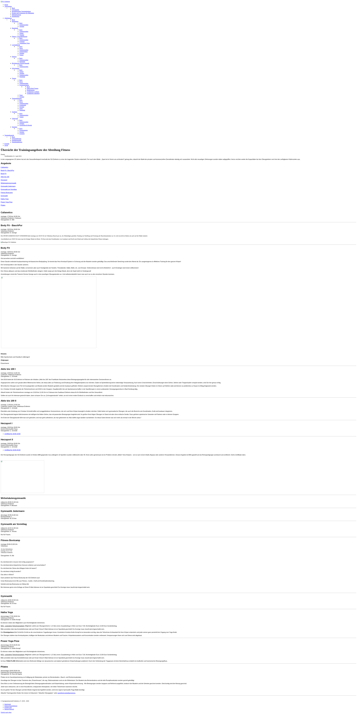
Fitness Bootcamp (7, 192)
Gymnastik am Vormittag (9, 189)
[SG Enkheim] (5, 1)
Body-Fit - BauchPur (7, 170)
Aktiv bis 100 (5, 177)
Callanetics (4, 167)
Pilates (3, 205)
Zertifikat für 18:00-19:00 (12, 434)
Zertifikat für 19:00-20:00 (12, 450)
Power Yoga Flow (6, 202)
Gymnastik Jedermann (8, 186)
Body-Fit (3, 173)
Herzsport (4, 180)
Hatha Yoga (5, 199)
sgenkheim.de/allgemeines (66, 693)
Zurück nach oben (6, 712)
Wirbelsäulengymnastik (8, 183)
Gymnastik (4, 196)
